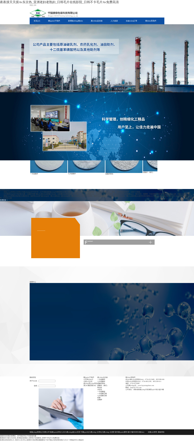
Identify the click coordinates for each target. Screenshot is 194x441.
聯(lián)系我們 (150, 21)
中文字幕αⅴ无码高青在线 (54, 440)
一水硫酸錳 (101, 391)
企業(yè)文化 (88, 381)
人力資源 (114, 21)
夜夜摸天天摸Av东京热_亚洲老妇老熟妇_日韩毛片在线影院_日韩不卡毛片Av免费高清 (59, 2)
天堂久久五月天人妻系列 (23, 440)
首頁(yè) (37, 21)
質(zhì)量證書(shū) (90, 385)
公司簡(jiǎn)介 (88, 379)
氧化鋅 (99, 387)
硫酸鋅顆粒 (109, 174)
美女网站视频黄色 (38, 440)
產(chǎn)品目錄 (97, 21)
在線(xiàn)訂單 (131, 21)
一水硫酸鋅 (34, 174)
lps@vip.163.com (135, 387)
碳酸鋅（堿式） (148, 172)
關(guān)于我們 (54, 21)
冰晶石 (99, 389)
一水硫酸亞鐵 (102, 393)
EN (35, 5)
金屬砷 (99, 399)
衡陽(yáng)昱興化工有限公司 (13, 192)
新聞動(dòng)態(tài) (75, 21)
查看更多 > (4, 200)
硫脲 (98, 397)
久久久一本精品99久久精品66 (73, 440)
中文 (31, 5)
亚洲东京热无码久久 (7, 440)
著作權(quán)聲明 (121, 432)
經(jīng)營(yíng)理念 (90, 383)
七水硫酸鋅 (72, 174)
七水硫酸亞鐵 (102, 395)
